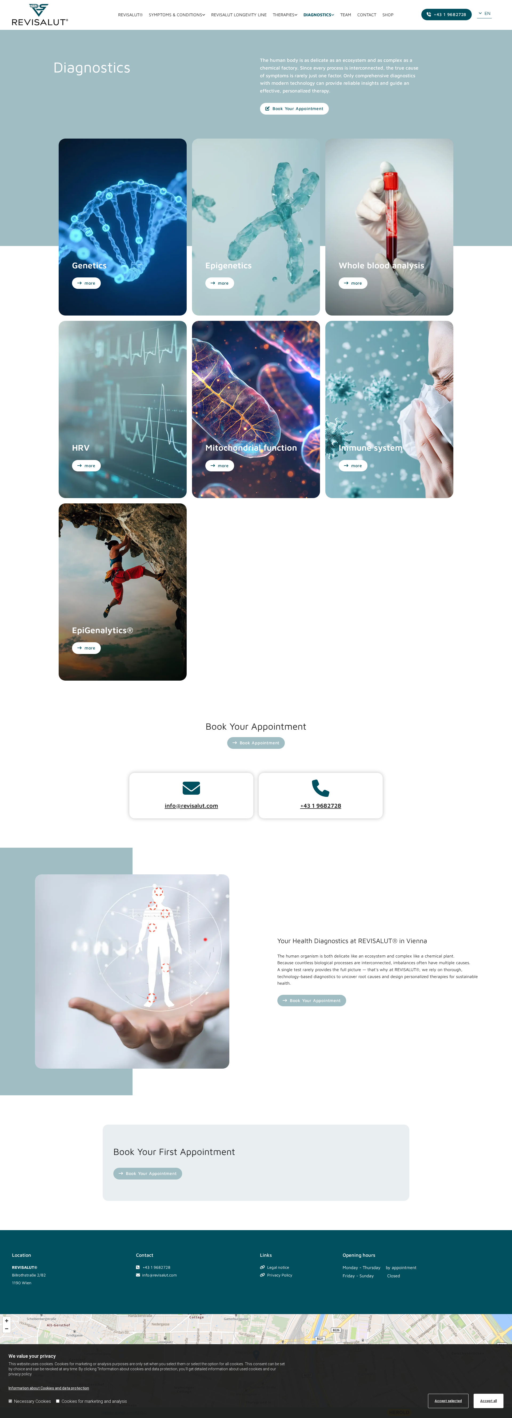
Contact (366, 14)
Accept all (488, 1401)
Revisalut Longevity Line (239, 14)
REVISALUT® (130, 14)
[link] (177, 14)
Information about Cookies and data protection (49, 1388)
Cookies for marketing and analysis (94, 1401)
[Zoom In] (7, 1321)
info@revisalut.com (191, 805)
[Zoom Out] (7, 1329)
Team (345, 14)
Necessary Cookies (32, 1401)
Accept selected (448, 1401)
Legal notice (278, 1267)
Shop (388, 14)
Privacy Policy (279, 1275)
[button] (446, 15)
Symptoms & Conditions (175, 14)
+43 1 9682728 (320, 805)
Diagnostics (317, 14)
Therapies (283, 14)
